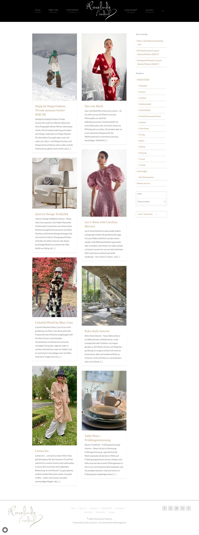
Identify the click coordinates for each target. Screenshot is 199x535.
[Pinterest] (188, 508)
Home (73, 508)
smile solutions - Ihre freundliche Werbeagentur (105, 522)
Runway (143, 153)
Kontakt (112, 512)
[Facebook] (164, 508)
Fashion (142, 98)
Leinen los (42, 451)
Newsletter (120, 508)
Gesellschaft (144, 110)
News (141, 140)
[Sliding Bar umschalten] (146, 11)
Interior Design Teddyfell (51, 214)
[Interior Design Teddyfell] (54, 183)
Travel (142, 159)
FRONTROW (143, 79)
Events (142, 92)
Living (142, 134)
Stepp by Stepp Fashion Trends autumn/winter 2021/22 (50, 110)
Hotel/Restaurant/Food (150, 116)
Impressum (88, 512)
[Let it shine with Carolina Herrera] (104, 183)
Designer (143, 85)
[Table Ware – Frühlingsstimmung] (104, 400)
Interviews (144, 128)
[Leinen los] (54, 405)
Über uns (82, 508)
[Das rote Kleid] (104, 67)
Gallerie (54, 63)
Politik (142, 146)
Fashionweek (145, 104)
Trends (142, 165)
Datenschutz (100, 512)
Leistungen (142, 171)
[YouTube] (176, 508)
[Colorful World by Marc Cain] (54, 287)
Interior (142, 122)
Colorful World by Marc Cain (54, 322)
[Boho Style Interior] (104, 296)
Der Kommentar (146, 177)
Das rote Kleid (94, 106)
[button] (5, 530)
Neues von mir (143, 183)
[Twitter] (170, 508)
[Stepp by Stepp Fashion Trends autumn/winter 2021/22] (54, 67)
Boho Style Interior (97, 331)
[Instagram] (182, 508)
